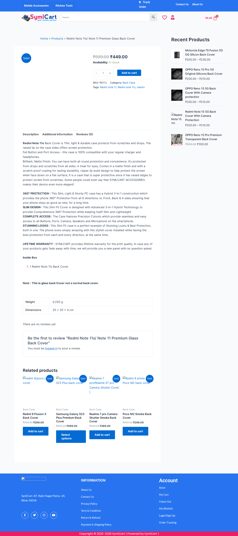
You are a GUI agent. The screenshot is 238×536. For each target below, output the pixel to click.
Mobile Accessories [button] (36, 5)
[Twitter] (34, 515)
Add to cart (129, 73)
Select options (66, 436)
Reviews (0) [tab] (84, 134)
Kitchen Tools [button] (64, 5)
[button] (37, 6)
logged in (51, 348)
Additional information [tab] (57, 134)
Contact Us (182, 4)
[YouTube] (53, 515)
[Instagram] (44, 515)
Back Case (129, 82)
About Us (197, 4)
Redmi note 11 (108, 87)
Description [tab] (31, 134)
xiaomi (141, 87)
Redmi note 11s (127, 87)
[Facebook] (24, 515)
